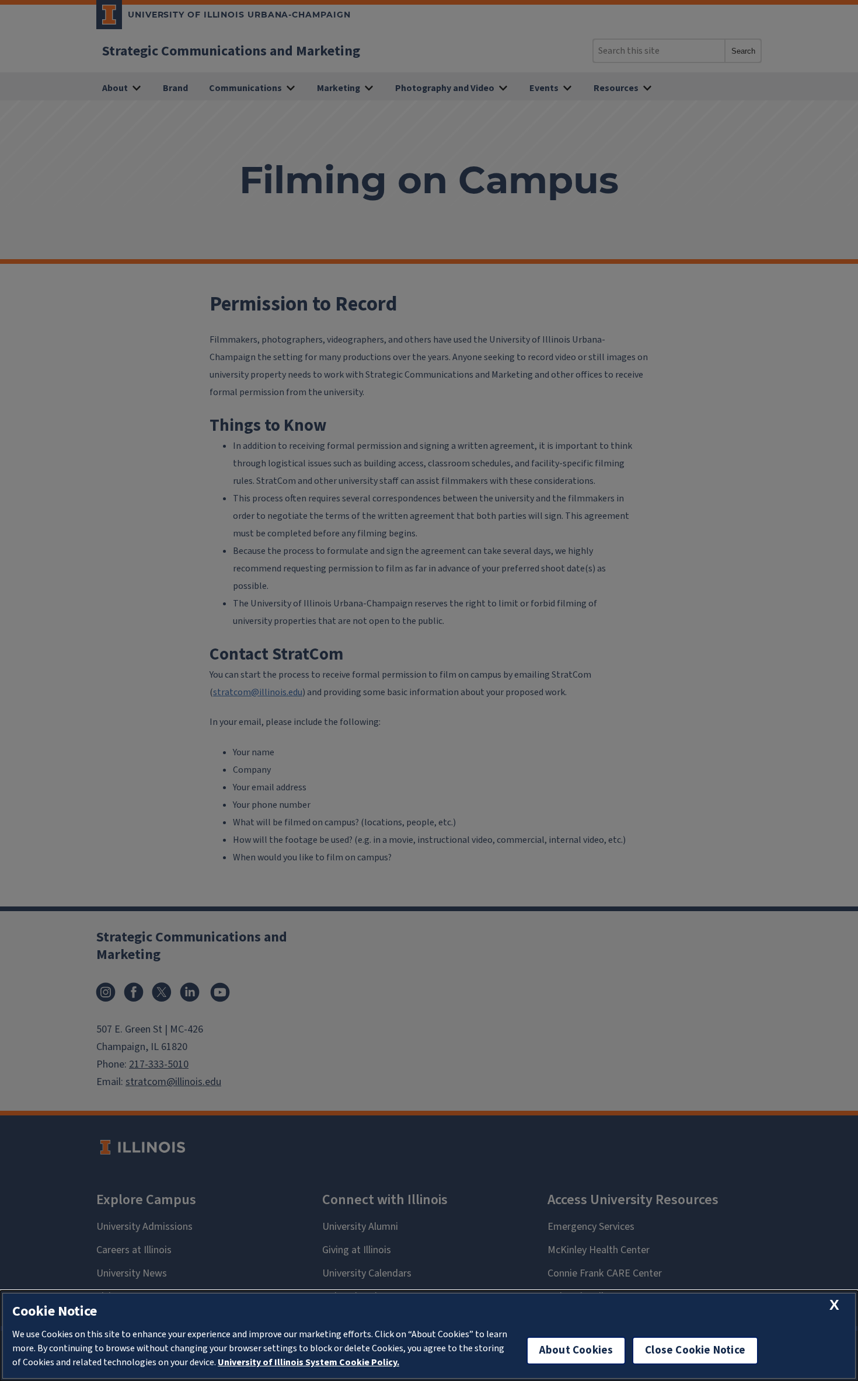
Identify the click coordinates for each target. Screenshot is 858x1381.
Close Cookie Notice (695, 1350)
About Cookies (576, 1350)
